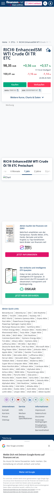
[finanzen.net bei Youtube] (18, 399)
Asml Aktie (31, 389)
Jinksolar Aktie (40, 349)
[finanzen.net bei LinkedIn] (30, 399)
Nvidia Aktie (41, 329)
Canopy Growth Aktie (25, 380)
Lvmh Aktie (7, 392)
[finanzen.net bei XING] (35, 399)
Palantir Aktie (8, 369)
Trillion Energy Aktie (11, 329)
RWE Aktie (33, 363)
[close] (49, 446)
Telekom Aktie (8, 360)
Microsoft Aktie (42, 346)
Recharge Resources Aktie (13, 327)
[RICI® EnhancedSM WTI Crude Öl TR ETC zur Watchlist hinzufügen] (48, 50)
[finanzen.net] (14, 2)
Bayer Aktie (36, 332)
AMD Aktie (20, 369)
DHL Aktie (6, 335)
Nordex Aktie (7, 386)
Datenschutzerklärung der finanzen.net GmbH (19, 490)
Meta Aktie (6, 375)
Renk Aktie (6, 355)
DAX (29, 313)
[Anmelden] (50, 3)
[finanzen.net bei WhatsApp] (41, 399)
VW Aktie (22, 344)
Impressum (40, 410)
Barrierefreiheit (42, 430)
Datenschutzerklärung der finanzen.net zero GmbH (20, 492)
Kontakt (5, 410)
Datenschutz (40, 413)
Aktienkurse (20, 313)
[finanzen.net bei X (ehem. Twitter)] (24, 399)
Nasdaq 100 (35, 315)
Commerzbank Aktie (11, 338)
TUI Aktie (6, 341)
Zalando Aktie (42, 380)
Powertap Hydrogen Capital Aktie (16, 324)
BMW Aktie (19, 372)
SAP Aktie (18, 352)
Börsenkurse (7, 313)
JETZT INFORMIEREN (27, 254)
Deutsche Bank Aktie (11, 346)
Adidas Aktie (36, 383)
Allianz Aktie (17, 341)
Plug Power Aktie (9, 349)
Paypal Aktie (35, 358)
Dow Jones (22, 315)
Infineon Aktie (27, 366)
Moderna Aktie (36, 360)
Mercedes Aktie (20, 355)
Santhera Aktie (33, 327)
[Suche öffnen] (45, 3)
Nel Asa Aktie (28, 346)
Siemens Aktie (31, 341)
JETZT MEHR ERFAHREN (27, 295)
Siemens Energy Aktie (31, 338)
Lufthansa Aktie (9, 344)
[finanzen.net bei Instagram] (6, 399)
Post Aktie (6, 321)
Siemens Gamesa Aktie (24, 318)
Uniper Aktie (19, 392)
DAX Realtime (39, 313)
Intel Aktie (20, 386)
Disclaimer (40, 417)
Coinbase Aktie (41, 366)
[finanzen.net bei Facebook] (12, 399)
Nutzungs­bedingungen (41, 421)
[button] (33, 3)
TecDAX (13, 315)
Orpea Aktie (42, 318)
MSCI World (7, 318)
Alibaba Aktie (32, 386)
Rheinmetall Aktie (10, 332)
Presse (5, 417)
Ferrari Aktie (7, 358)
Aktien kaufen (44, 392)
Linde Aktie (7, 389)
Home (4, 42)
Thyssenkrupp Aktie (35, 372)
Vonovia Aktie (8, 380)
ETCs (13, 42)
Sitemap (5, 420)
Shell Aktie (31, 392)
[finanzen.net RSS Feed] (47, 399)
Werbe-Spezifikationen (25, 418)
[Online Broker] (15, 4)
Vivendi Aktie (22, 360)
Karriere (5, 413)
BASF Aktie (17, 335)
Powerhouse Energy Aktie (24, 321)
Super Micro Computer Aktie (14, 363)
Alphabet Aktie (33, 369)
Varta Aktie (34, 377)
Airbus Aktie (7, 372)
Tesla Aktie (24, 332)
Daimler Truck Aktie (33, 352)
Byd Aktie (32, 344)
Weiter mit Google (27, 472)
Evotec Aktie (19, 389)
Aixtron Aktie (43, 389)
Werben (22, 413)
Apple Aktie (7, 352)
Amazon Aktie (28, 329)
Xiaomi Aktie (21, 377)
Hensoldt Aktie (21, 358)
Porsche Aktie (19, 375)
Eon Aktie (45, 377)
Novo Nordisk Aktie (10, 366)
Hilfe (21, 410)
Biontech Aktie (25, 349)
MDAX (4, 315)
